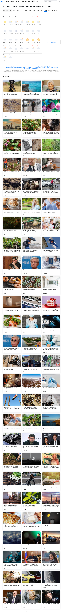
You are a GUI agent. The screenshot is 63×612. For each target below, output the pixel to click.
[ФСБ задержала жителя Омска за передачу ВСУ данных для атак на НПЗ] (31, 187)
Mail (2, 611)
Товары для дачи (35, 68)
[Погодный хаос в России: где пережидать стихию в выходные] (12, 540)
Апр (26, 10)
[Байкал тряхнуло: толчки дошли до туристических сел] (51, 423)
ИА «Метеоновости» (58, 611)
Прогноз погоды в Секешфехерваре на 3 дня (20, 66)
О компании (6, 611)
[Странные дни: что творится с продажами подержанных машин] (31, 305)
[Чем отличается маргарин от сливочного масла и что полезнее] (31, 521)
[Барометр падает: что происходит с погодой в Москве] (51, 364)
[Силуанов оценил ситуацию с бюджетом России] (12, 599)
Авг (42, 10)
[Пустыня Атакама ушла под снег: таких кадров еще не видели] (31, 383)
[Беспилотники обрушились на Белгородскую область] (31, 580)
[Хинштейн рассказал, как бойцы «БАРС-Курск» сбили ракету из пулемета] (31, 462)
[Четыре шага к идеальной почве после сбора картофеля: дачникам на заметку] (12, 187)
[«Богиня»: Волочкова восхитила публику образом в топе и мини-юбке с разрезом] (51, 462)
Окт (49, 10)
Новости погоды (54, 67)
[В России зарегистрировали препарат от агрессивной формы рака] (51, 383)
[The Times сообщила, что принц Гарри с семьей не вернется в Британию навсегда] (51, 442)
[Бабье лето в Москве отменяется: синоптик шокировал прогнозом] (31, 108)
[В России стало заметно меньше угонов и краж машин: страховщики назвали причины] (51, 599)
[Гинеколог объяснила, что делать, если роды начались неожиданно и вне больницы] (12, 423)
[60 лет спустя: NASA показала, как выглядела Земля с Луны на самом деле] (51, 580)
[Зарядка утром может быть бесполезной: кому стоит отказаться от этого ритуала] (12, 501)
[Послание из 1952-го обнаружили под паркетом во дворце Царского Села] (12, 108)
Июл (37, 10)
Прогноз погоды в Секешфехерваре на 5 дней (42, 66)
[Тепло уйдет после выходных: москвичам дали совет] (31, 246)
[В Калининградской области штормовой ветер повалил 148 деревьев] (31, 344)
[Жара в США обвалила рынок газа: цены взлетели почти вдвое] (31, 481)
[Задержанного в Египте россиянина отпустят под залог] (12, 403)
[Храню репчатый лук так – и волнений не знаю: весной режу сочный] (31, 226)
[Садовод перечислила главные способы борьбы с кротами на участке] (12, 462)
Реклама (10, 611)
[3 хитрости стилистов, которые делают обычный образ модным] (12, 580)
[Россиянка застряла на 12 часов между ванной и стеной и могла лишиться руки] (51, 344)
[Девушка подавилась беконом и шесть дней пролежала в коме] (51, 285)
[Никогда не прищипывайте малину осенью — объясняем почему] (31, 128)
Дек (57, 10)
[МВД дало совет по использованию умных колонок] (12, 305)
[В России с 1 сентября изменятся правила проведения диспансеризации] (51, 265)
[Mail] (2, 1)
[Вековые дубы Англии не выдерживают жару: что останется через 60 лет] (31, 501)
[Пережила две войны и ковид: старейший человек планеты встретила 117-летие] (51, 89)
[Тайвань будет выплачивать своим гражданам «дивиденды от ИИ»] (51, 501)
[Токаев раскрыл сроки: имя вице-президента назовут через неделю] (12, 344)
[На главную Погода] (6, 1)
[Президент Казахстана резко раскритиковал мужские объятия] (31, 265)
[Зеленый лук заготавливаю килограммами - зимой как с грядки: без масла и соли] (12, 481)
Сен (46, 10)
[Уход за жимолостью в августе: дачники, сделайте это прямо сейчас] (31, 423)
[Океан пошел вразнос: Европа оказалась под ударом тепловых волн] (31, 89)
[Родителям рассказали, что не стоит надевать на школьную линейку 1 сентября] (51, 226)
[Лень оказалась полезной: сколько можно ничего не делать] (51, 167)
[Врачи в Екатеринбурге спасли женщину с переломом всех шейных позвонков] (12, 560)
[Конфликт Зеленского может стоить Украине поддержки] (31, 540)
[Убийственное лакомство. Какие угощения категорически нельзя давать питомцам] (51, 128)
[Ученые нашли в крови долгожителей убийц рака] (51, 324)
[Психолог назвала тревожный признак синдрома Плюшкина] (31, 403)
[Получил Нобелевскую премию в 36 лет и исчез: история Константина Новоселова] (12, 265)
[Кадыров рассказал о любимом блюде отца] (31, 442)
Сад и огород (27, 68)
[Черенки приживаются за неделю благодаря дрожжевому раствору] (12, 246)
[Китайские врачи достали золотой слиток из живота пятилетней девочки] (31, 324)
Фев (18, 10)
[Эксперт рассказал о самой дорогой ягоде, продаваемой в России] (12, 148)
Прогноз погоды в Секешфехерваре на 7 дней (15, 67)
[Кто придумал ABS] (51, 521)
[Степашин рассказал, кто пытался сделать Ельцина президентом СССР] (31, 167)
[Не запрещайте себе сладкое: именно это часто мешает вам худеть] (51, 305)
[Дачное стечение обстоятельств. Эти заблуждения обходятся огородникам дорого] (12, 167)
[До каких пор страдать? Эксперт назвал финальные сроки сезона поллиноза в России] (31, 207)
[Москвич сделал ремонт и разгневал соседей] (12, 364)
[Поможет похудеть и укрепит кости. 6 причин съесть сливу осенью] (51, 108)
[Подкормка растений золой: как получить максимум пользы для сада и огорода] (51, 481)
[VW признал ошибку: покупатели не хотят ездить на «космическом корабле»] (12, 442)
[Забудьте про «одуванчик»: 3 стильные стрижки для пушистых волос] (31, 599)
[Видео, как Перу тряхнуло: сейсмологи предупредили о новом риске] (51, 403)
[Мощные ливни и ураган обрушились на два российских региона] (51, 187)
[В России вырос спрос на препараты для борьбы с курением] (51, 207)
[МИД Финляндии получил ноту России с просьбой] (51, 246)
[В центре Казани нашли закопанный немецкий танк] (31, 148)
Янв (14, 10)
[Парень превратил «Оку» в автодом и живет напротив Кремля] (51, 540)
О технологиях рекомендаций (36, 611)
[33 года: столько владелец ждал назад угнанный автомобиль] (31, 364)
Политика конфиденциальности (24, 611)
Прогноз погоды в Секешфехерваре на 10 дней (38, 67)
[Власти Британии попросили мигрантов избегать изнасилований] (12, 128)
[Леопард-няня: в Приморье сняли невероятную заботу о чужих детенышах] (51, 148)
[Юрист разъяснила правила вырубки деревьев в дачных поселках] (12, 383)
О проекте (16, 611)
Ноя (53, 10)
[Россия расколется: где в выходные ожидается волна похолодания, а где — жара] (12, 89)
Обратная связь (46, 611)
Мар (22, 10)
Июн (33, 10)
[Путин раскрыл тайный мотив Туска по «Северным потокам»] (31, 560)
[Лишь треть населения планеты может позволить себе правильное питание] (12, 324)
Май (30, 10)
